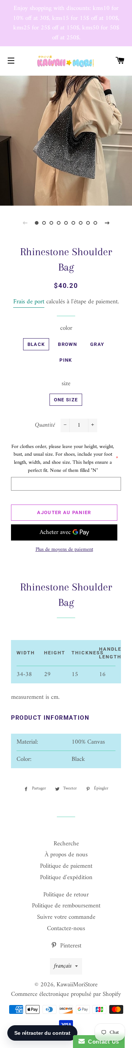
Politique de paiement (66, 866)
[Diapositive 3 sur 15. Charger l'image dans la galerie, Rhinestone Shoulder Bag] (51, 223)
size (66, 384)
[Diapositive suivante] (107, 223)
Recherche (66, 843)
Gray (97, 344)
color (66, 328)
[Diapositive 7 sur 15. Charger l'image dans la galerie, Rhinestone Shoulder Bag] (80, 223)
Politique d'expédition (66, 877)
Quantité (45, 425)
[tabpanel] (66, 140)
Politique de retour (66, 894)
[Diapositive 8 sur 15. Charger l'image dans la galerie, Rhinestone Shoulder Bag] (88, 223)
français (63, 966)
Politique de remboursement (66, 905)
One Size (66, 399)
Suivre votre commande (66, 917)
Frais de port (28, 301)
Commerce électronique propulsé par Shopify (66, 994)
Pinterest (69, 945)
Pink (65, 360)
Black (36, 344)
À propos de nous (66, 854)
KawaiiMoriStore (77, 984)
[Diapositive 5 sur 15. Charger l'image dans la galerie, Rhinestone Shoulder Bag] (66, 223)
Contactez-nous (66, 928)
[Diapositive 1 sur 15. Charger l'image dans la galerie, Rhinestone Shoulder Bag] (36, 223)
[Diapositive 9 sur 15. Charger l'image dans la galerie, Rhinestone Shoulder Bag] (95, 223)
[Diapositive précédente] (25, 223)
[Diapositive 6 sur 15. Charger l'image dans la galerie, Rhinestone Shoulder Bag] (73, 223)
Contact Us (102, 1041)
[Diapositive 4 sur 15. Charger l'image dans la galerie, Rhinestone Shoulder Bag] (58, 223)
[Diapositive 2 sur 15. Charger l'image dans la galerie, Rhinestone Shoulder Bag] (44, 223)
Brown (67, 344)
